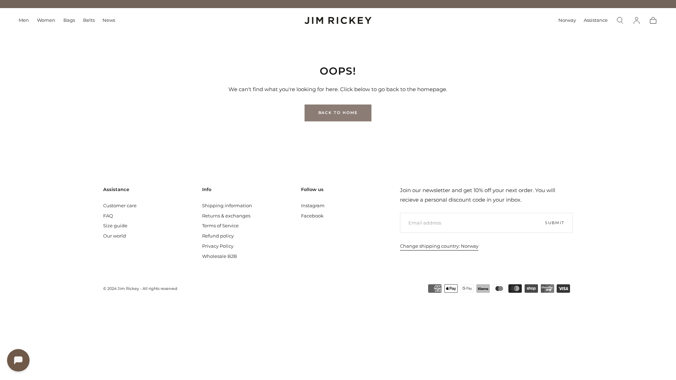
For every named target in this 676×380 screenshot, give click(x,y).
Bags (69, 20)
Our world (114, 236)
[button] (567, 21)
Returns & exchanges (226, 215)
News (108, 20)
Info (206, 189)
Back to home (338, 112)
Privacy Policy (217, 246)
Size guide (115, 225)
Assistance (596, 20)
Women (46, 20)
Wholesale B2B (219, 256)
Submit (554, 222)
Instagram (313, 205)
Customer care (120, 205)
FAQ (108, 215)
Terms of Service (220, 225)
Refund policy (218, 236)
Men (24, 20)
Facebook (312, 215)
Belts (89, 20)
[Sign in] (636, 20)
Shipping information (227, 205)
